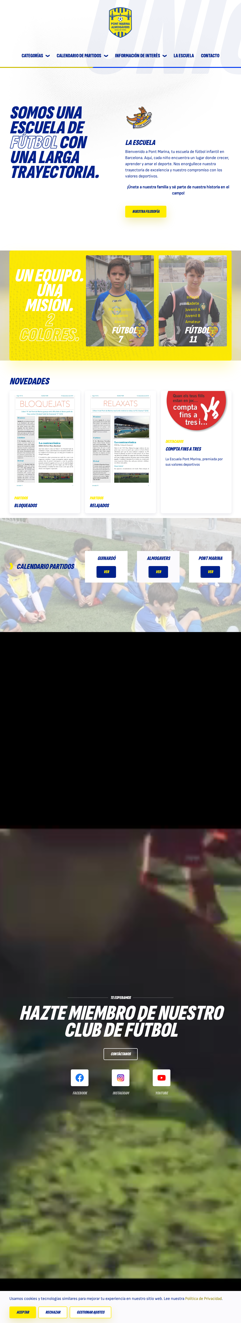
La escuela (184, 56)
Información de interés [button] (137, 56)
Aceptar (22, 1312)
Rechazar (52, 1312)
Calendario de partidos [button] (79, 56)
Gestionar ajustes (90, 1312)
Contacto (210, 56)
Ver (106, 571)
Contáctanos (121, 1054)
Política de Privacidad (203, 1298)
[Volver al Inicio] (120, 22)
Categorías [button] (32, 56)
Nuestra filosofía (145, 211)
